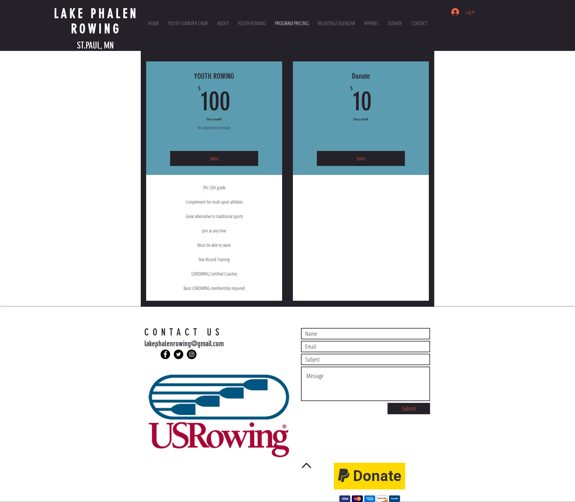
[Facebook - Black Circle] (165, 354)
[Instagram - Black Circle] (191, 354)
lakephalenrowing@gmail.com (184, 343)
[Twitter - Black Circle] (178, 354)
